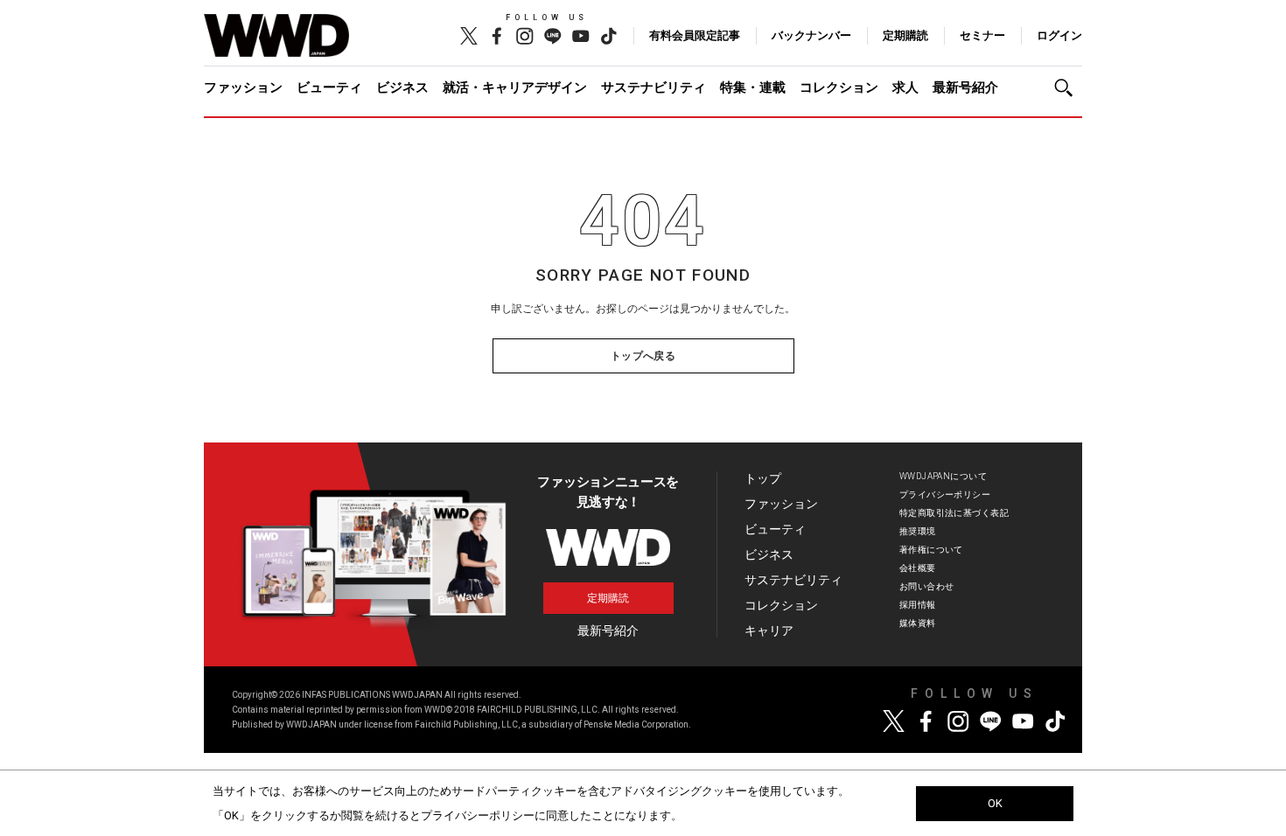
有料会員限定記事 (694, 35)
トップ (762, 478)
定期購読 (905, 35)
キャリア (768, 630)
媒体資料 (917, 623)
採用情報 (917, 605)
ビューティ (329, 87)
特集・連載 (753, 87)
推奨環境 (917, 531)
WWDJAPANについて (943, 476)
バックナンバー (811, 35)
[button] (1068, 88)
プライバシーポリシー (944, 494)
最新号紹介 (965, 87)
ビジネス (402, 87)
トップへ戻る (643, 356)
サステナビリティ (653, 87)
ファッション (243, 87)
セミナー (982, 35)
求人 (905, 87)
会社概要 (917, 568)
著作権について (931, 549)
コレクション (839, 87)
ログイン (1059, 35)
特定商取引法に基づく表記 (954, 513)
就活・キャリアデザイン (515, 87)
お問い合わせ (926, 586)
